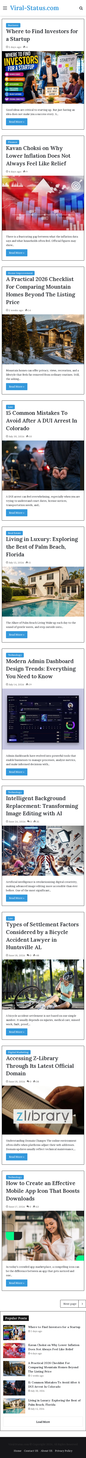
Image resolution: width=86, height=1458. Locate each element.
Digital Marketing (18, 1052)
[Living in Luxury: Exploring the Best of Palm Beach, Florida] (43, 592)
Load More (43, 1421)
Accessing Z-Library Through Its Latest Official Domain (40, 1066)
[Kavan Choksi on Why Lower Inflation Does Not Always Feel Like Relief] (43, 203)
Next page (69, 1303)
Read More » (16, 121)
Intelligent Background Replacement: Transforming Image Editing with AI (42, 806)
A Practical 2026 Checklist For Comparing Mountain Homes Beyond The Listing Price (53, 1367)
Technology (15, 654)
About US (46, 1450)
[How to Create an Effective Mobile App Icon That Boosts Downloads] (43, 1236)
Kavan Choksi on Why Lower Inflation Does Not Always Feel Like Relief (38, 156)
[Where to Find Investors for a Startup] (43, 77)
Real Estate (14, 533)
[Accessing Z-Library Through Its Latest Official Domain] (43, 1110)
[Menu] (5, 9)
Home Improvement (20, 273)
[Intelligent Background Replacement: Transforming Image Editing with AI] (43, 851)
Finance (12, 142)
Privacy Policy (63, 1450)
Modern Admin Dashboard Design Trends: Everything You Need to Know (41, 669)
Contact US (31, 1450)
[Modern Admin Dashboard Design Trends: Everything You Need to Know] (43, 719)
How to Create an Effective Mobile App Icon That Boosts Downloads (43, 1191)
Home (17, 1450)
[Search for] (81, 9)
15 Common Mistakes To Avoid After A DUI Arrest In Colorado (41, 420)
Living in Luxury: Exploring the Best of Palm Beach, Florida (42, 547)
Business (13, 25)
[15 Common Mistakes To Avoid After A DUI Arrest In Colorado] (43, 466)
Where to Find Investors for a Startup (54, 1327)
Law (10, 406)
